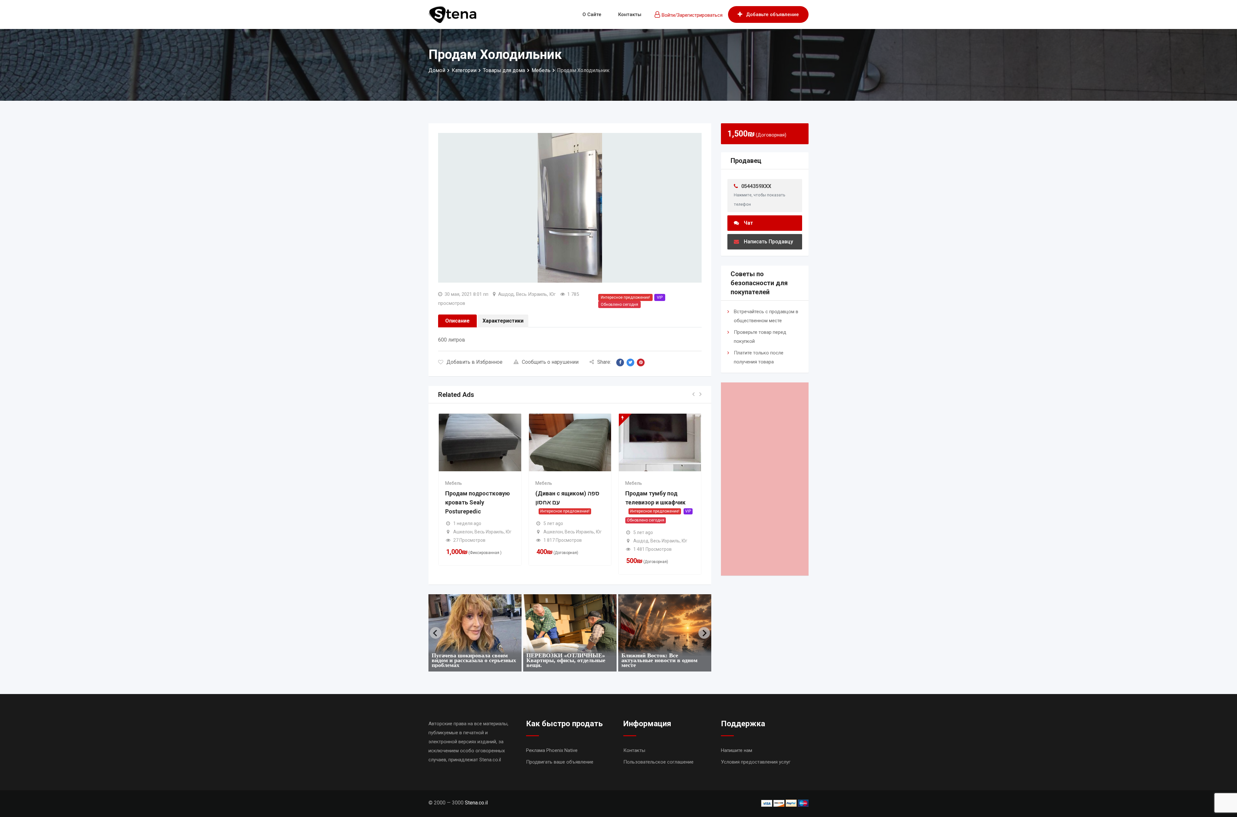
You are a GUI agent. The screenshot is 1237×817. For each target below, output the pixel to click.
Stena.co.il (476, 803)
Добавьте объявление (772, 14)
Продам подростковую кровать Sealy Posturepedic (477, 502)
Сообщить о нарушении (550, 362)
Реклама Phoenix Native (552, 750)
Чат (748, 223)
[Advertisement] (765, 479)
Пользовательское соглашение (658, 762)
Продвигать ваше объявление (559, 762)
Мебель (453, 483)
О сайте (591, 14)
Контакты (629, 14)
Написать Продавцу (768, 242)
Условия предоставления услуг (756, 762)
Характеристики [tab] (503, 321)
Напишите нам (736, 750)
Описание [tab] (457, 321)
